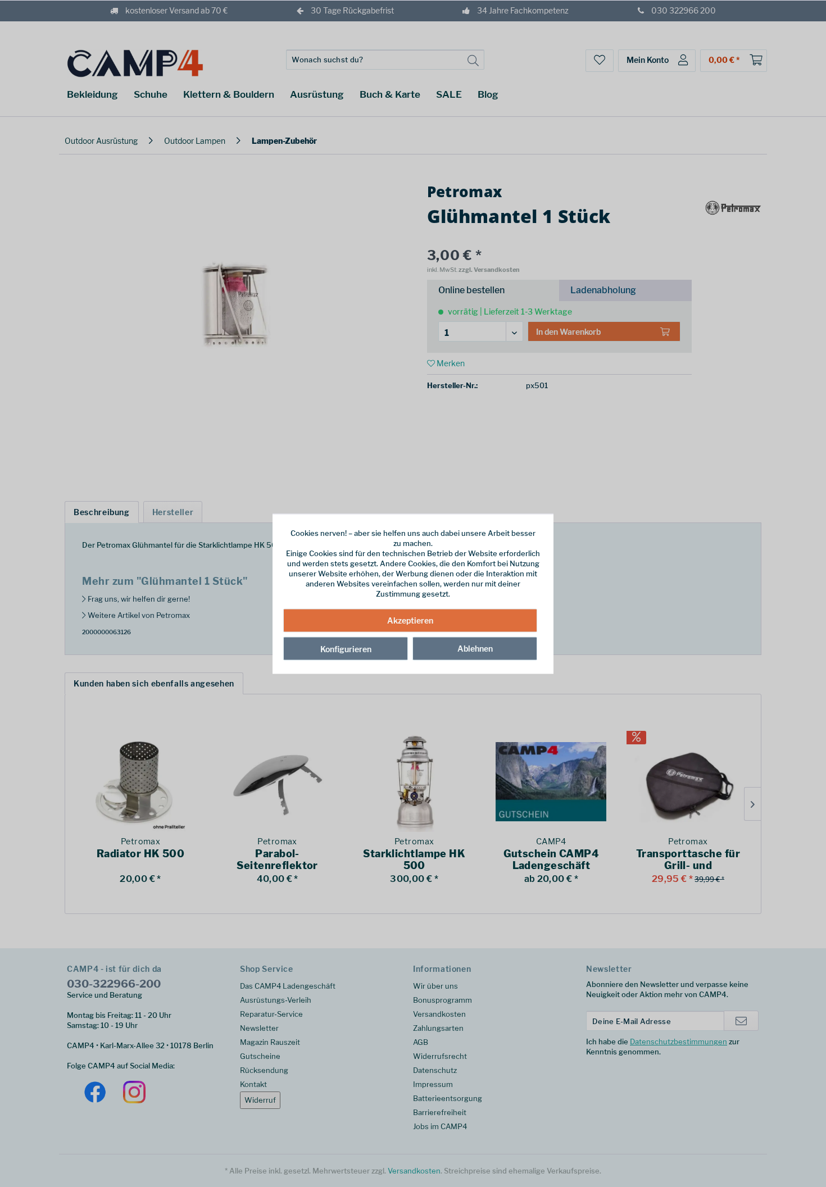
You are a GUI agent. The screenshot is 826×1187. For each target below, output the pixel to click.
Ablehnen (475, 648)
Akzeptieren (410, 620)
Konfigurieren (345, 649)
